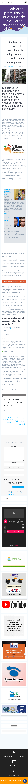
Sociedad (11, 66)
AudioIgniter (16, 545)
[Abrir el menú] (3, 395)
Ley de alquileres (19, 410)
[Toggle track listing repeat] (5, 527)
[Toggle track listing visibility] (23, 527)
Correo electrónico (14, 467)
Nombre (14, 462)
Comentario (14, 446)
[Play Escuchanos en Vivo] (5, 521)
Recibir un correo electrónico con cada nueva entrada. (15, 482)
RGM (6, 66)
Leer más (6, 213)
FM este (8, 2)
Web (14, 473)
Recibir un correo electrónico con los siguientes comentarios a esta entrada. (14, 478)
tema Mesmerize (15, 782)
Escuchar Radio (14, 726)
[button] (23, 531)
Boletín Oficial (9, 410)
